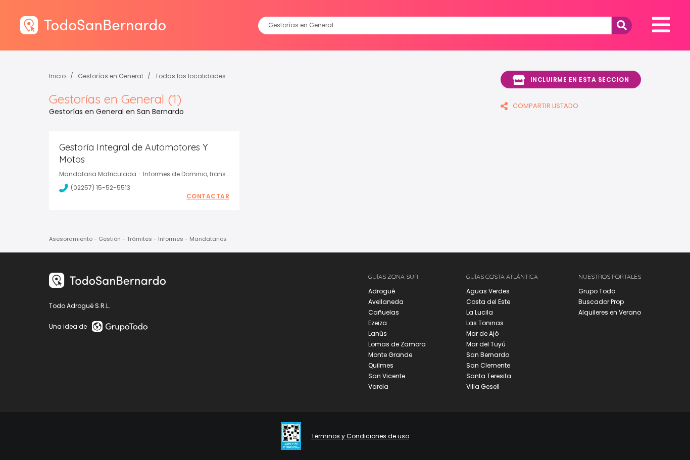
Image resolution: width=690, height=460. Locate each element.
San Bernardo (487, 354)
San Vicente (386, 376)
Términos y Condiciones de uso (360, 436)
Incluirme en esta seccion (579, 79)
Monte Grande (390, 354)
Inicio (57, 76)
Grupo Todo (596, 291)
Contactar (208, 196)
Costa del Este (488, 301)
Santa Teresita (488, 376)
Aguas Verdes (488, 291)
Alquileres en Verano (609, 312)
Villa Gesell (483, 386)
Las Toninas (485, 323)
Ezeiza (377, 323)
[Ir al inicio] (93, 25)
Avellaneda (386, 301)
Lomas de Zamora (397, 344)
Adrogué (381, 291)
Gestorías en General (110, 76)
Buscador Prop (601, 301)
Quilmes (380, 365)
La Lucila (479, 312)
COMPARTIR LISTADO (545, 106)
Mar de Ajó (482, 333)
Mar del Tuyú (486, 344)
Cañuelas (383, 312)
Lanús (377, 333)
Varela (378, 386)
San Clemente (488, 365)
